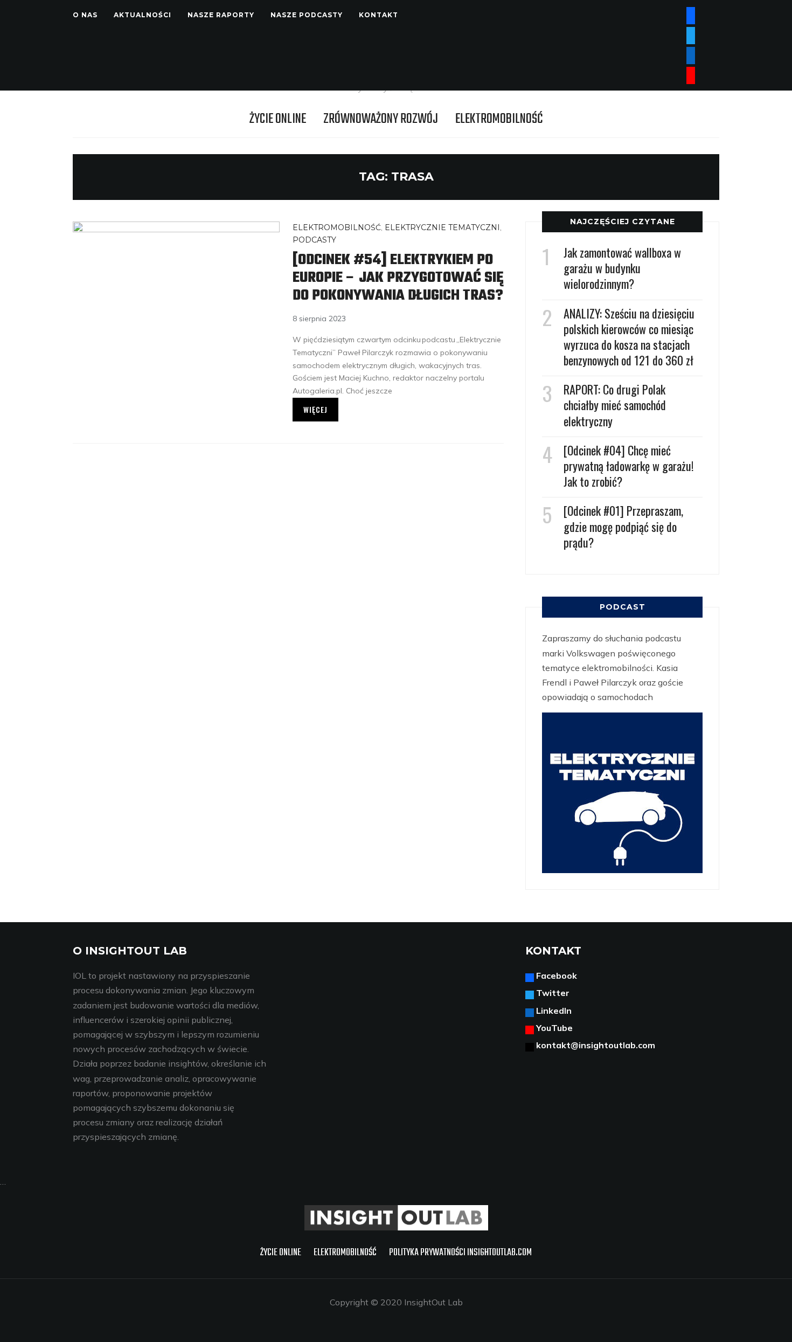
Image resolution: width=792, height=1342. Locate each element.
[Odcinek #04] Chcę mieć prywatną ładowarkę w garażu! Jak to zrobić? (628, 465)
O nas (85, 15)
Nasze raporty (220, 15)
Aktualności (142, 15)
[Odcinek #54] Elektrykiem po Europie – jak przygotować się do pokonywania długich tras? (398, 277)
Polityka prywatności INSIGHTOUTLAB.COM (460, 1253)
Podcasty (314, 240)
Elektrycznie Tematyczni (442, 227)
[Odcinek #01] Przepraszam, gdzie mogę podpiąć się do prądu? (623, 526)
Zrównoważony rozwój (380, 119)
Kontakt (378, 15)
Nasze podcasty (306, 15)
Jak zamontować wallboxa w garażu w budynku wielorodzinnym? (622, 268)
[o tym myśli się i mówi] (396, 1212)
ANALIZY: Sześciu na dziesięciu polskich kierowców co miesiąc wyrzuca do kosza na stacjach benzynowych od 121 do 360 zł (629, 337)
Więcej (315, 409)
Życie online (277, 119)
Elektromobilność (499, 119)
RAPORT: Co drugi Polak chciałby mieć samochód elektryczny (615, 405)
